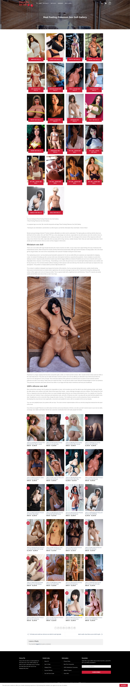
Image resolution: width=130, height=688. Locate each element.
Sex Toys (53, 3)
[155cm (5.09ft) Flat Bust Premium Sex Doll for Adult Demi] (75, 532)
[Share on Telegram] (74, 628)
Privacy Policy (67, 661)
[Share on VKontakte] (66, 628)
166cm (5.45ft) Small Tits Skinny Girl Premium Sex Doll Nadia (55, 478)
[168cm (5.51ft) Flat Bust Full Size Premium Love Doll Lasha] (55, 427)
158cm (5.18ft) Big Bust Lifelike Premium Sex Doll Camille (53, 583)
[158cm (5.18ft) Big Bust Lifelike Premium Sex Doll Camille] (55, 567)
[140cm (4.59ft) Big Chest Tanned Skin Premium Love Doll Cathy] (94, 567)
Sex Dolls (46, 3)
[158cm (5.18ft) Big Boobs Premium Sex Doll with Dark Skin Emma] (55, 497)
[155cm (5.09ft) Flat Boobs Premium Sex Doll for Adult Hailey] (36, 497)
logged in (38, 644)
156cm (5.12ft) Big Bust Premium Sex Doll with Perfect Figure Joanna (36, 443)
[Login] (102, 3)
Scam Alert (66, 673)
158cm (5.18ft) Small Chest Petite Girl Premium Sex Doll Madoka (35, 583)
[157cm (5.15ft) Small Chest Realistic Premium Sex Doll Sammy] (75, 497)
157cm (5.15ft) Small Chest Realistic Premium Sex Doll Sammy (74, 513)
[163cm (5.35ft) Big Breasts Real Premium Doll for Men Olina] (75, 462)
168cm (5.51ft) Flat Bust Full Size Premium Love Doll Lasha (54, 443)
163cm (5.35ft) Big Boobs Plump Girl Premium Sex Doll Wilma (94, 513)
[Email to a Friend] (61, 628)
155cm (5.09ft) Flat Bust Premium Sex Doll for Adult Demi (74, 548)
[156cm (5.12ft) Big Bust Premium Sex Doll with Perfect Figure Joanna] (36, 427)
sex (65, 14)
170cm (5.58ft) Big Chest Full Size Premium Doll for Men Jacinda (74, 443)
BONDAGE (60, 3)
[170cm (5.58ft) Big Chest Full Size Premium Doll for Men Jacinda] (75, 427)
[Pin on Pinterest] (63, 628)
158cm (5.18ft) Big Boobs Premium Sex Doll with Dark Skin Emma (54, 513)
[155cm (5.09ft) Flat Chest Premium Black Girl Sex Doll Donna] (36, 602)
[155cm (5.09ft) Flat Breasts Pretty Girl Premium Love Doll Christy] (55, 532)
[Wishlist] (106, 3)
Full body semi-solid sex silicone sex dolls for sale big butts (45, 634)
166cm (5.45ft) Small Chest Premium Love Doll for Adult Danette (94, 478)
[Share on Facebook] (55, 628)
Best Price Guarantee (69, 664)
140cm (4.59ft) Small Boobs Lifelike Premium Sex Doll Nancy (35, 478)
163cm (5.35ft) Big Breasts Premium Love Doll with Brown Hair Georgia (35, 548)
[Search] (37, 3)
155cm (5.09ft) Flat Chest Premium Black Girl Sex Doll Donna (35, 618)
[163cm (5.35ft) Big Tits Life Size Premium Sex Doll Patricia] (94, 427)
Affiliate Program (68, 670)
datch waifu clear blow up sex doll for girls (89, 634)
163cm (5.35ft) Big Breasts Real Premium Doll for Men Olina (73, 478)
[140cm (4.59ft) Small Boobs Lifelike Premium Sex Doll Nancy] (36, 462)
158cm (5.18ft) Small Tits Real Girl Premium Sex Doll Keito (93, 548)
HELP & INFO (68, 3)
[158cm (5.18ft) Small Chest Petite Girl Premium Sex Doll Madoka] (36, 567)
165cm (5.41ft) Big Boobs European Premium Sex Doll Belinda (93, 618)
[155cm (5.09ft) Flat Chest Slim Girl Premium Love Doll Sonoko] (75, 602)
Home (40, 3)
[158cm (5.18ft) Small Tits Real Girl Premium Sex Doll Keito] (94, 532)
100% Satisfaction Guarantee (71, 667)
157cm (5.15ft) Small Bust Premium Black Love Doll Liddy (54, 618)
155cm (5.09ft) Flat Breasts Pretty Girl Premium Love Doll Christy (54, 548)
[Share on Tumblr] (72, 628)
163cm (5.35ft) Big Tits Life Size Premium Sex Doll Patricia (92, 443)
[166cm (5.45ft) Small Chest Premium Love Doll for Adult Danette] (94, 462)
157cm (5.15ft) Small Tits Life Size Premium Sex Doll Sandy (74, 583)
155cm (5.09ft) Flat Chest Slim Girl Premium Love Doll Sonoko (74, 618)
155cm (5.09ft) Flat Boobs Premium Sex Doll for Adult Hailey (35, 513)
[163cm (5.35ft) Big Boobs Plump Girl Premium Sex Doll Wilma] (94, 497)
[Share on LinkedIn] (69, 628)
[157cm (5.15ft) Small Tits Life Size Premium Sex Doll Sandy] (75, 567)
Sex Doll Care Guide (49, 673)
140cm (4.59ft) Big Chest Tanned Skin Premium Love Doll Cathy (93, 583)
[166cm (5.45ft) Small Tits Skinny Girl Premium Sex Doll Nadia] (55, 462)
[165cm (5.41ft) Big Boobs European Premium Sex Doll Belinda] (94, 602)
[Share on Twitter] (58, 628)
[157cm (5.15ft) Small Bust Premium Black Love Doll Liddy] (55, 602)
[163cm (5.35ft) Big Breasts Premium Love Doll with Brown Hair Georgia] (36, 532)
